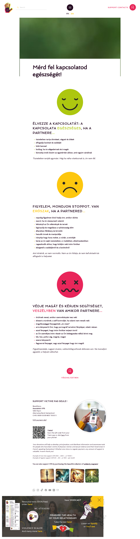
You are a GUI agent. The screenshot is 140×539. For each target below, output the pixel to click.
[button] (99, 500)
